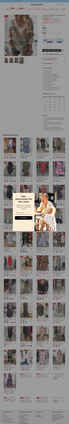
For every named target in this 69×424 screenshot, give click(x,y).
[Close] (54, 194)
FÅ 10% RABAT (23, 217)
